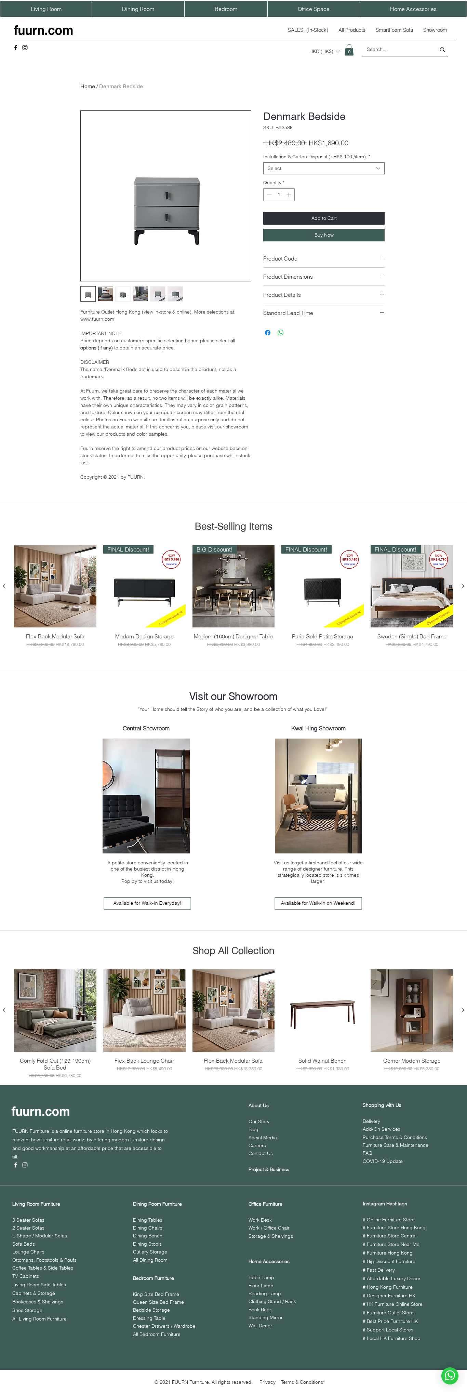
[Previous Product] (4, 586)
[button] (324, 51)
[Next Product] (463, 586)
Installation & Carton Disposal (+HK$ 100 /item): (316, 157)
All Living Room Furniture (39, 1319)
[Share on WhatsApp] (281, 333)
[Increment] (289, 195)
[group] (233, 596)
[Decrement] (268, 195)
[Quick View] (55, 586)
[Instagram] (25, 47)
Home (87, 86)
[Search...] (442, 49)
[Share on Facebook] (268, 333)
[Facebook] (15, 47)
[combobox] (324, 168)
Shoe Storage (27, 1310)
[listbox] (324, 51)
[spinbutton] (279, 195)
